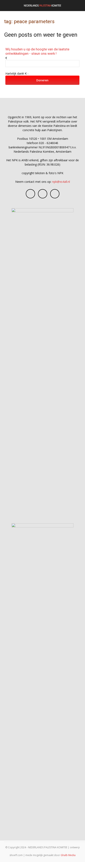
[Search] (79, 5)
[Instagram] (42, 193)
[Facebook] (30, 193)
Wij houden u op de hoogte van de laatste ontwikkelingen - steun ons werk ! (37, 51)
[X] (54, 193)
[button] (7, 5)
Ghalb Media (68, 855)
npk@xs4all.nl (61, 182)
